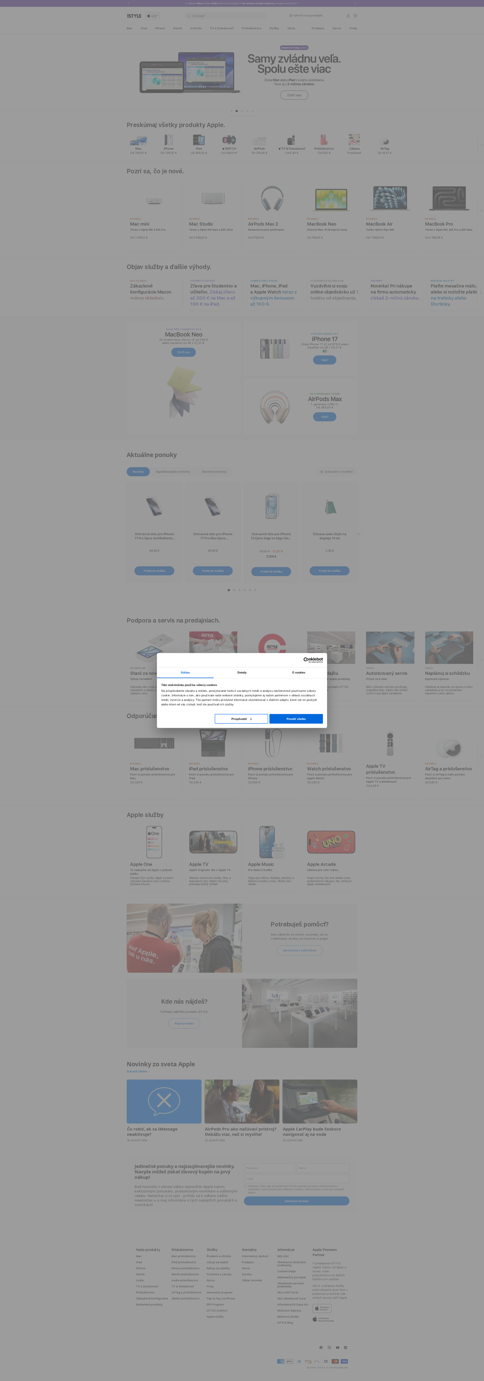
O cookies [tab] (299, 672)
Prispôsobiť (239, 718)
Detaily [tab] (242, 672)
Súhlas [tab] (185, 672)
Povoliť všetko (296, 718)
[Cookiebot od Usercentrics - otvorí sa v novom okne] (306, 660)
